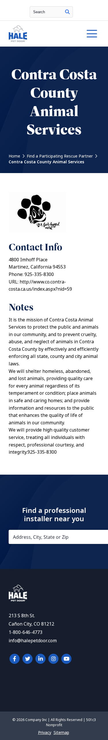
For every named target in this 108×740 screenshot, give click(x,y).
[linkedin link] (40, 659)
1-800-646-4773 (25, 632)
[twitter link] (27, 659)
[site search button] (67, 12)
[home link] (18, 600)
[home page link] (42, 33)
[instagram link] (53, 659)
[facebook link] (15, 659)
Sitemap (61, 732)
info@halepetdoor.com (33, 640)
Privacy (44, 732)
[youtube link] (66, 659)
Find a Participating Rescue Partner (60, 156)
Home (14, 156)
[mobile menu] (92, 33)
